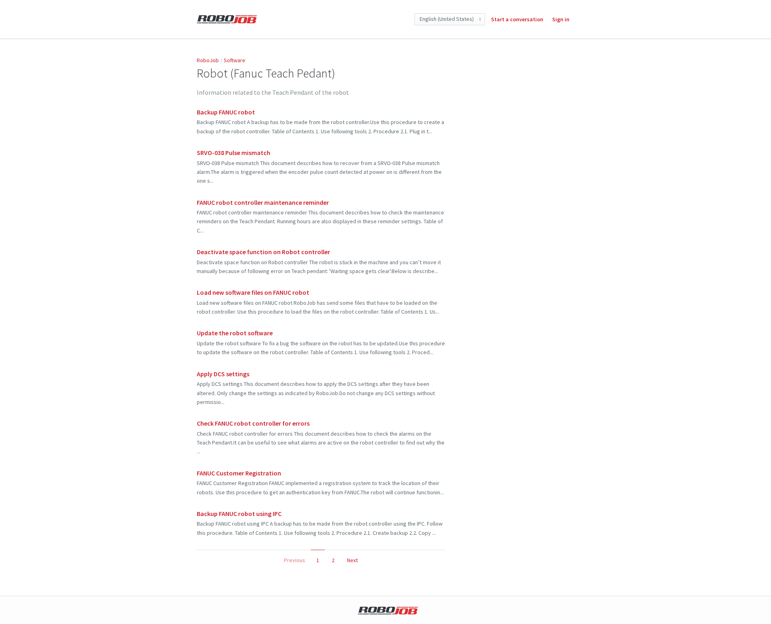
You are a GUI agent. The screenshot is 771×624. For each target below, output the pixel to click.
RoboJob (208, 60)
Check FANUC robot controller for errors (253, 423)
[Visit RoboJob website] (388, 610)
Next (352, 560)
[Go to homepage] (227, 19)
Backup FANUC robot (226, 112)
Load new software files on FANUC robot (253, 292)
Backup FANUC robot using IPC (239, 514)
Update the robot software (235, 333)
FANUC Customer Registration (239, 473)
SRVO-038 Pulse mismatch (233, 153)
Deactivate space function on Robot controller (263, 252)
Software (234, 60)
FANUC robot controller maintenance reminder (263, 202)
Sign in (560, 19)
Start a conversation (517, 19)
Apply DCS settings (223, 374)
